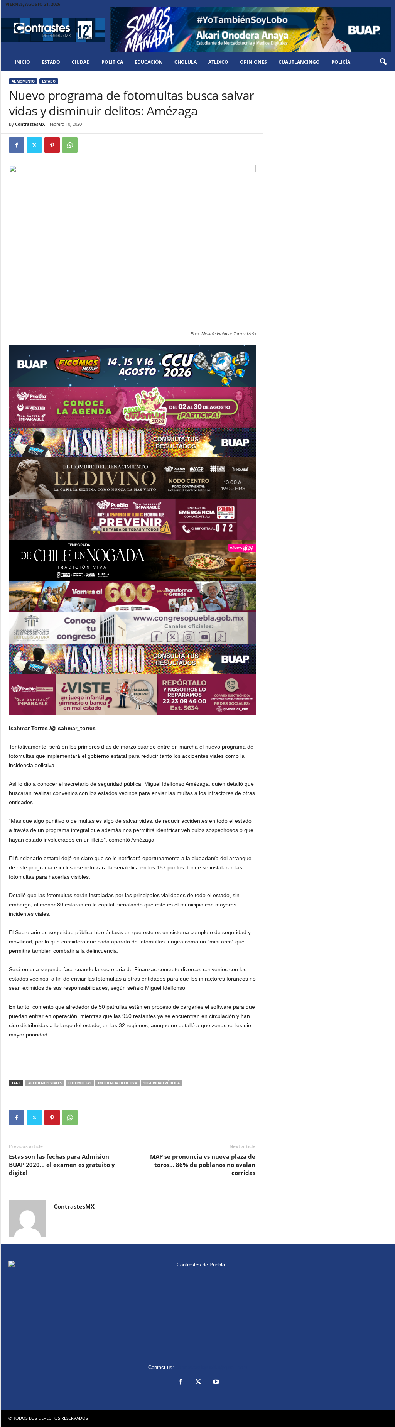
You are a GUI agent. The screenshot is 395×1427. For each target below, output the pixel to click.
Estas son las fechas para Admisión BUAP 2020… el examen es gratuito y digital (62, 1165)
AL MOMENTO (23, 81)
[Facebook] (16, 145)
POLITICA (112, 62)
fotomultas (79, 1082)
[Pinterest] (52, 145)
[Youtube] (215, 1382)
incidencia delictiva (117, 1082)
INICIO (22, 62)
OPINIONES (253, 62)
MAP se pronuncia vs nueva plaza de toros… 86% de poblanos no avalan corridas (202, 1165)
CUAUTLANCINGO (299, 62)
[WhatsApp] (70, 145)
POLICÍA (340, 62)
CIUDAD (81, 62)
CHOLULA (185, 62)
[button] (383, 62)
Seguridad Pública (161, 1082)
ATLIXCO (218, 62)
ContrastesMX (30, 124)
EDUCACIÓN (149, 62)
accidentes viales (45, 1082)
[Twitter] (34, 145)
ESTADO (51, 62)
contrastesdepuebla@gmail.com (211, 1367)
